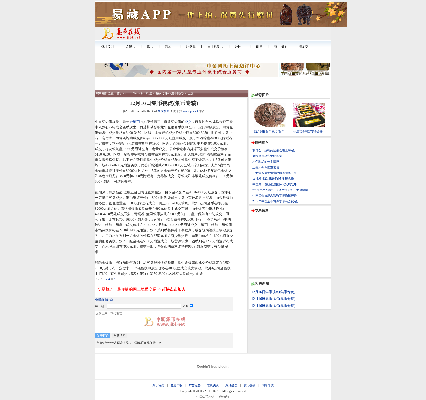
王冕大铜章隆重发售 (265, 167)
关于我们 (158, 385)
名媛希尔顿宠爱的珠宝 (267, 156)
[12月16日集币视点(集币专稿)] (270, 126)
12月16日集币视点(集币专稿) (273, 292)
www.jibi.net (190, 111)
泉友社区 (164, 111)
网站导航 (268, 385)
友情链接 (249, 385)
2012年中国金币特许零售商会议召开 (276, 201)
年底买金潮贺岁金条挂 (308, 131)
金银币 (134, 122)
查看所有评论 (104, 300)
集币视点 (177, 93)
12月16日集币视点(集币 (269, 131)
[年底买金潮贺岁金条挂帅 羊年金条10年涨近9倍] (309, 126)
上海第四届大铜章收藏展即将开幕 (274, 173)
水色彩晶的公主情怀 (265, 161)
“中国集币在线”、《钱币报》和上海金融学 (280, 190)
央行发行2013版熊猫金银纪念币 (273, 178)
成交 (188, 122)
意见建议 (231, 385)
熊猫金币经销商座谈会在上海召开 (274, 150)
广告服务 (195, 385)
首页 (120, 93)
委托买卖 (213, 385)
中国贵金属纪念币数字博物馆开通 (274, 195)
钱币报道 (146, 93)
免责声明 (176, 385)
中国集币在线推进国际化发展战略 (274, 184)
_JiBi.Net (131, 93)
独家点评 (162, 93)
